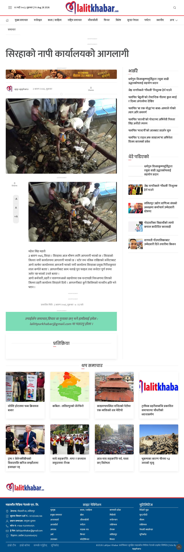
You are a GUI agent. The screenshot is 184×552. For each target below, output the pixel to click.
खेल (82, 515)
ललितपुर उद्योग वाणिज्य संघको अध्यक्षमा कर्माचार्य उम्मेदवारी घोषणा (160, 207)
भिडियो (113, 515)
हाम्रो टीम (12, 546)
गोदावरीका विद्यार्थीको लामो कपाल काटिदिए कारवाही (159, 224)
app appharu (21, 89)
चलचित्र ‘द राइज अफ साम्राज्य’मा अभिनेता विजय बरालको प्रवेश (150, 140)
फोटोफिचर (84, 539)
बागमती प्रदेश (115, 510)
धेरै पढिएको (138, 156)
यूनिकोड (142, 534)
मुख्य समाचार (21, 20)
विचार (112, 539)
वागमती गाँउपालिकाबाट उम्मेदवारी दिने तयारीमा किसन (160, 242)
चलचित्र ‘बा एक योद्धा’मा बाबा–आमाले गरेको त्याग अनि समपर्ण (152, 110)
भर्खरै (133, 71)
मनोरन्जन (113, 520)
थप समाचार (92, 365)
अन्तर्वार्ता (54, 525)
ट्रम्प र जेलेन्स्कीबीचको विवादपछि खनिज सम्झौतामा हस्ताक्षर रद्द (23, 463)
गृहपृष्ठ (52, 510)
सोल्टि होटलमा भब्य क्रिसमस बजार (23, 408)
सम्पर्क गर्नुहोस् (40, 546)
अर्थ (51, 534)
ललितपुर (113, 534)
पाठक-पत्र (84, 530)
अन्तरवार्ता (54, 520)
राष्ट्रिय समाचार (75, 20)
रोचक (112, 530)
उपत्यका (53, 539)
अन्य (172, 20)
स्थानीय (160, 20)
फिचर (107, 20)
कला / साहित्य (55, 20)
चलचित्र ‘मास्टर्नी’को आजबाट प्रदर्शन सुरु (149, 131)
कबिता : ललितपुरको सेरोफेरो (68, 406)
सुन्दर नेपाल (132, 20)
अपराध (53, 530)
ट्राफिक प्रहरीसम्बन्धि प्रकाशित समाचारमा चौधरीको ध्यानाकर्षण (157, 410)
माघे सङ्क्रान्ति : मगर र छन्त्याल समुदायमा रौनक (69, 460)
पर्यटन (147, 20)
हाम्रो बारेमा (25, 546)
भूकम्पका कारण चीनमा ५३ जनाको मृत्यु (156, 460)
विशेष (118, 20)
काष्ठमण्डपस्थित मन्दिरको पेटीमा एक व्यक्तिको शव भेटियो (114, 408)
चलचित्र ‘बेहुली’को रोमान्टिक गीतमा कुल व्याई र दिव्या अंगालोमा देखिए (152, 99)
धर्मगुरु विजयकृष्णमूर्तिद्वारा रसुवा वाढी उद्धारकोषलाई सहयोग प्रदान (148, 81)
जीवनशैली (93, 20)
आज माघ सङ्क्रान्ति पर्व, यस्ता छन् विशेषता (113, 460)
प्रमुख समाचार (56, 515)
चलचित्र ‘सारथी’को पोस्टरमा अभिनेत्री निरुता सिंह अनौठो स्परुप (151, 121)
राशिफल (113, 525)
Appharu (136, 549)
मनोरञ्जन (38, 20)
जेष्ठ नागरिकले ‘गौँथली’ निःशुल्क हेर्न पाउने (150, 90)
